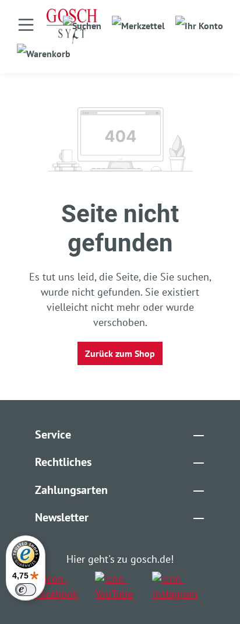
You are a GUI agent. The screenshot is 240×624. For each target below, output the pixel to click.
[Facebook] (60, 587)
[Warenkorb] (44, 50)
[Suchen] (82, 22)
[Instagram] (178, 587)
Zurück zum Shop (120, 353)
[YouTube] (119, 587)
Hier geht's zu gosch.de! (120, 559)
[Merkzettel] (138, 22)
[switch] (25, 589)
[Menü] (26, 24)
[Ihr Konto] (199, 22)
